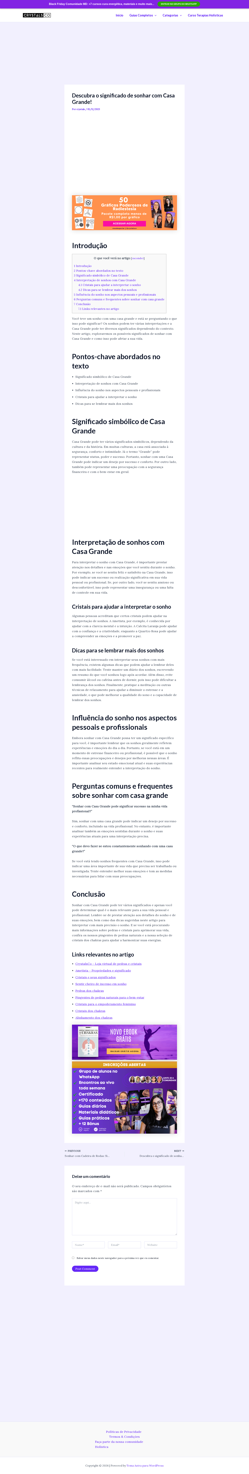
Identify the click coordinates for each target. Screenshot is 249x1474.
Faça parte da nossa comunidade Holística (119, 1444)
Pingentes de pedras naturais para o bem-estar (109, 997)
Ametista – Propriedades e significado (103, 970)
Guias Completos (141, 15)
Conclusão (82, 304)
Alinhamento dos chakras (93, 1018)
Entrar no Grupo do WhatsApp (179, 4)
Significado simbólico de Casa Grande (101, 275)
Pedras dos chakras (89, 991)
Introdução (82, 266)
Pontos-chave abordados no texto (98, 271)
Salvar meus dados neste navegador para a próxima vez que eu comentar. (118, 1258)
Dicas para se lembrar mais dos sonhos (107, 290)
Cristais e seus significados (95, 977)
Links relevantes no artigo (98, 309)
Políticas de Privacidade (123, 1432)
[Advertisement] (124, 59)
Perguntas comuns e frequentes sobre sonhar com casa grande (119, 299)
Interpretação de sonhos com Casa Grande (105, 280)
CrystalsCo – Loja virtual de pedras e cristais (108, 964)
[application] (155, 15)
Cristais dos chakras (90, 1011)
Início (119, 15)
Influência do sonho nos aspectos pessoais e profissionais (115, 294)
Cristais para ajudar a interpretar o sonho (109, 285)
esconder (138, 258)
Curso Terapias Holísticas (205, 15)
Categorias (170, 15)
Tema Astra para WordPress (145, 1465)
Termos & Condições (124, 1437)
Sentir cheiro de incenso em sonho (101, 984)
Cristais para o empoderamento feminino (105, 1004)
